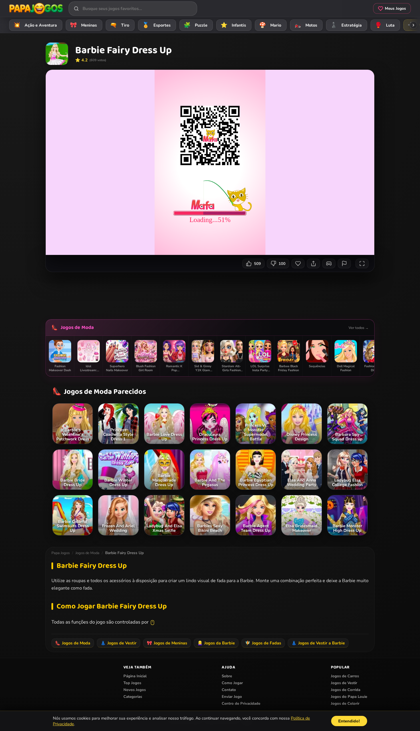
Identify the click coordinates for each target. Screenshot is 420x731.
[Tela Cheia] (362, 263)
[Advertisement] (210, 293)
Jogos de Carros (345, 676)
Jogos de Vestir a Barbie (318, 643)
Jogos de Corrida (345, 689)
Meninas (83, 25)
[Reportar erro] (344, 263)
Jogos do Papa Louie (349, 696)
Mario (270, 25)
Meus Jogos (395, 8)
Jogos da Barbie (216, 643)
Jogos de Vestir (119, 643)
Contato (229, 689)
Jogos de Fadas (263, 643)
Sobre (227, 676)
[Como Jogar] (328, 263)
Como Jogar (232, 683)
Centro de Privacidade (241, 703)
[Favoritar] (298, 263)
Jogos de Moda (77, 327)
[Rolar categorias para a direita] (413, 25)
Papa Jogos (60, 553)
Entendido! (349, 721)
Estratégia (346, 25)
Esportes (156, 25)
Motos (305, 25)
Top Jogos (132, 683)
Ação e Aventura (35, 25)
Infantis (233, 25)
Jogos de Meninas (167, 643)
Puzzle (196, 25)
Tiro (119, 25)
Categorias (132, 696)
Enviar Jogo (232, 696)
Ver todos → (359, 327)
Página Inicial (135, 676)
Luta (385, 25)
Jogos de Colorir (345, 703)
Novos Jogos (134, 689)
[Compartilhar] (313, 263)
